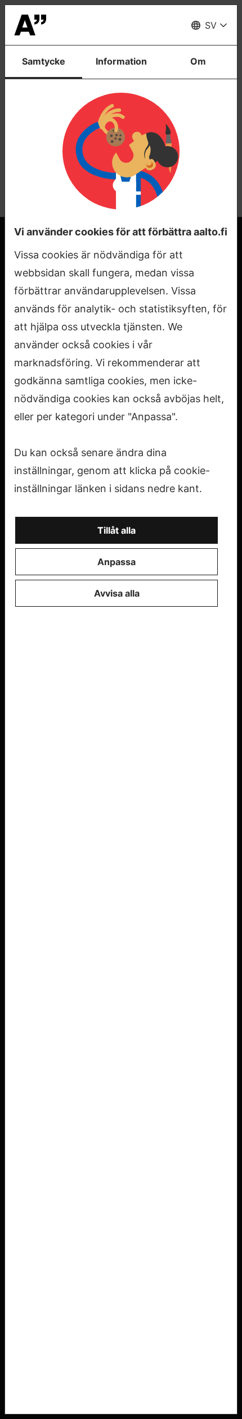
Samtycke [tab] (43, 61)
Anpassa (116, 561)
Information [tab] (121, 61)
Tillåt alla (116, 530)
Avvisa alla (117, 593)
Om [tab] (198, 61)
